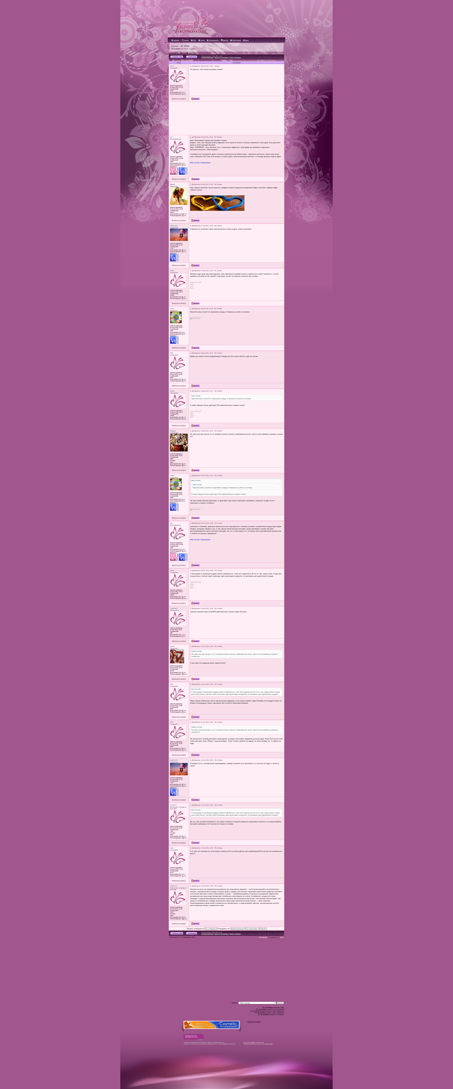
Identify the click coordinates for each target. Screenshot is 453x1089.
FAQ (194, 40)
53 (182, 379)
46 (183, 165)
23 (183, 251)
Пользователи (214, 40)
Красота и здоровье (222, 57)
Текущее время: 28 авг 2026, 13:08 (211, 56)
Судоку (185, 40)
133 (183, 838)
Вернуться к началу (179, 99)
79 (183, 215)
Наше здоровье (235, 57)
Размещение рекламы (254, 1021)
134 (183, 214)
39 (183, 465)
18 (182, 250)
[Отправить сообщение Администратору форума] (176, 2)
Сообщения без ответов (177, 53)
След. (193, 49)
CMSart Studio (268, 1044)
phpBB (252, 1042)
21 (183, 94)
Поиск (202, 40)
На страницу (176, 49)
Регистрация (236, 40)
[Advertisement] (226, 118)
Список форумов (207, 57)
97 (183, 298)
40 (182, 672)
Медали (225, 40)
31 (182, 297)
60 (183, 381)
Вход (247, 40)
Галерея (176, 40)
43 (182, 464)
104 (183, 674)
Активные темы (191, 53)
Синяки (174, 45)
